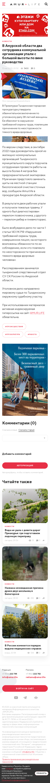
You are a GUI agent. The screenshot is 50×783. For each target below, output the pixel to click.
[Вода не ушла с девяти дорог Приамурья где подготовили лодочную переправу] (44, 540)
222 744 (9, 674)
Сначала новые (9, 430)
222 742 (33, 674)
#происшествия (14, 326)
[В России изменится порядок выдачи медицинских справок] (44, 653)
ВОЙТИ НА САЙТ (25, 688)
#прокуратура (12, 334)
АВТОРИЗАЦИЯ (25, 465)
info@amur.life (10, 677)
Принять (42, 773)
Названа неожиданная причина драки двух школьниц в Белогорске (24, 590)
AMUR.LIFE (37, 312)
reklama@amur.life (36, 677)
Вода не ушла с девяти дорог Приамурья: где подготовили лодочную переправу (22, 533)
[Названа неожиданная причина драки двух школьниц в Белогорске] (44, 598)
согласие (9, 769)
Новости (7, 41)
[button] (35, 698)
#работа (32, 334)
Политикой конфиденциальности (15, 780)
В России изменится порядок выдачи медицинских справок (23, 647)
